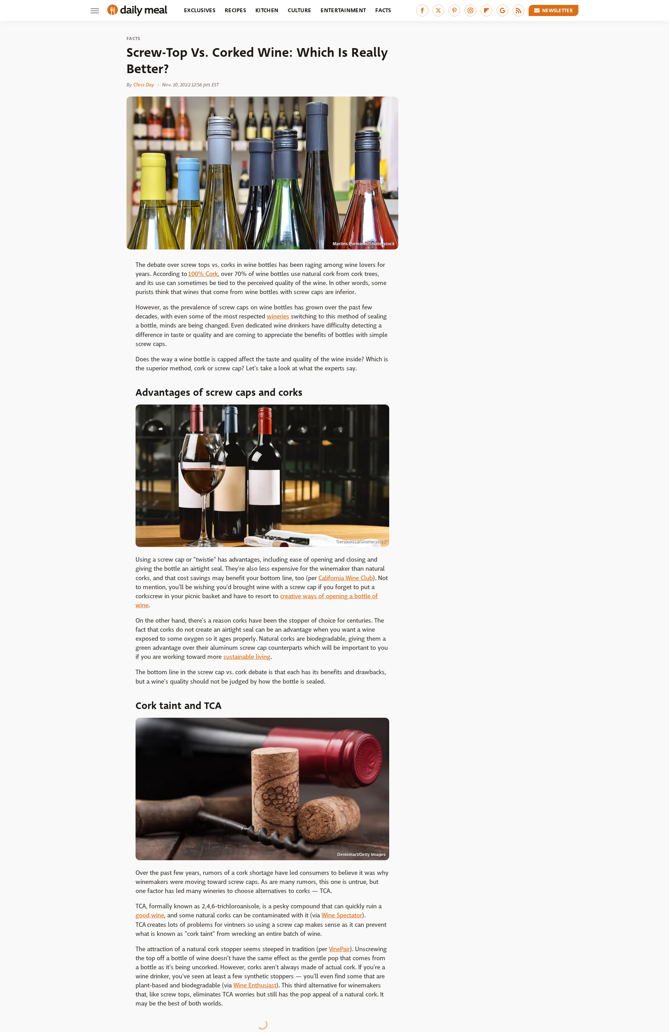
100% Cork (203, 274)
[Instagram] (470, 10)
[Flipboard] (486, 10)
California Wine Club (345, 578)
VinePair (339, 949)
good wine (150, 915)
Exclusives (199, 10)
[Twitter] (438, 10)
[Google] (502, 10)
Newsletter (557, 10)
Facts (383, 10)
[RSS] (518, 10)
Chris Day (143, 85)
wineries (278, 317)
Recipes (235, 10)
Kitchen (266, 10)
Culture (299, 10)
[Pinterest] (454, 10)
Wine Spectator (342, 915)
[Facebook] (422, 10)
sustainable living (246, 657)
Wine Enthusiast (254, 985)
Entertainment (343, 10)
